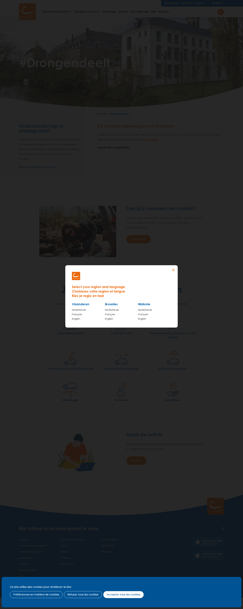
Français (77, 314)
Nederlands (79, 310)
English (76, 318)
